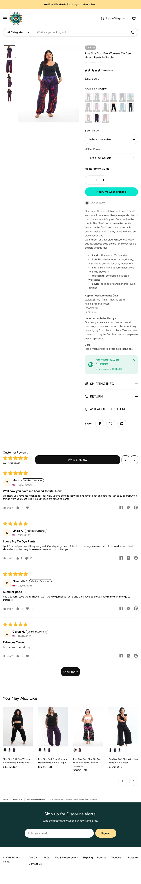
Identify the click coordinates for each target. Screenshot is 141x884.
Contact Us (35, 863)
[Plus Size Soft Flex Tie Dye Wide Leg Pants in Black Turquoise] (88, 726)
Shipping (88, 857)
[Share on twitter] (128, 507)
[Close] (133, 359)
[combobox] (70, 32)
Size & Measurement (66, 857)
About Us (116, 857)
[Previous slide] (122, 781)
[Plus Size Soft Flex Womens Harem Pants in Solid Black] (18, 726)
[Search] (133, 32)
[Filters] (125, 459)
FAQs (47, 857)
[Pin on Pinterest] (121, 423)
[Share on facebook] (121, 507)
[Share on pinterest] (136, 507)
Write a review (77, 459)
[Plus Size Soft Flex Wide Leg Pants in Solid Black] (123, 726)
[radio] (88, 97)
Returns (101, 857)
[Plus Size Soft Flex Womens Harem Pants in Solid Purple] (53, 726)
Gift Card (34, 857)
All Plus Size (17, 799)
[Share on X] (110, 423)
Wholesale (132, 857)
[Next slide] (133, 781)
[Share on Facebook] (99, 423)
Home (5, 799)
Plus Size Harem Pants (36, 799)
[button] (93, 70)
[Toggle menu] (5, 18)
